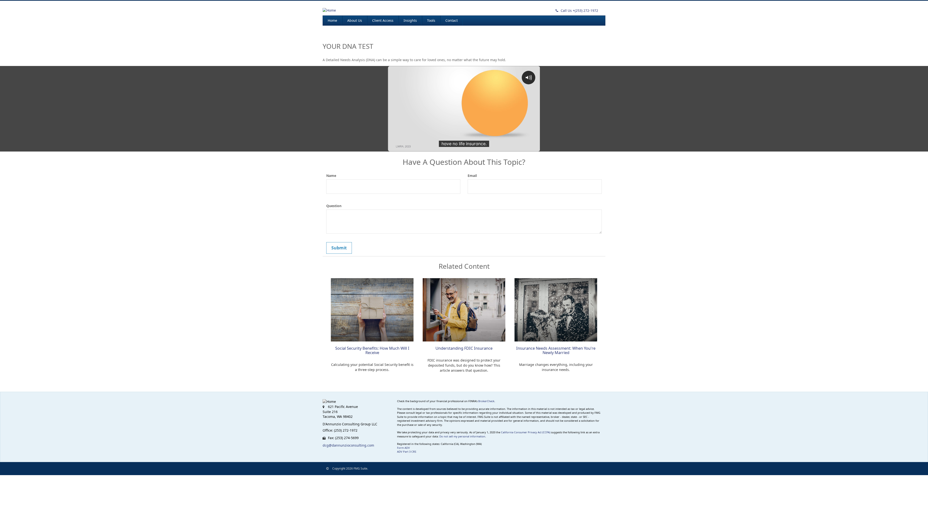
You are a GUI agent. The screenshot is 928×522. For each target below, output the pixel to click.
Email (472, 175)
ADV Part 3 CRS (406, 451)
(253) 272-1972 (579, 10)
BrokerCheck (486, 401)
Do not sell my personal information (462, 436)
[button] (354, 20)
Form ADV (403, 448)
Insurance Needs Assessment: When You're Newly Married (555, 350)
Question (333, 205)
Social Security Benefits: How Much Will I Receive (372, 350)
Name (331, 175)
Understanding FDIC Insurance (464, 348)
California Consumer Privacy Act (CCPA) (525, 432)
